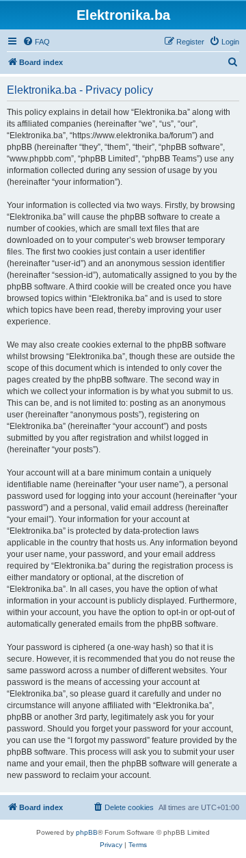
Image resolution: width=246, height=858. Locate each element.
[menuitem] (36, 42)
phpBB (87, 832)
